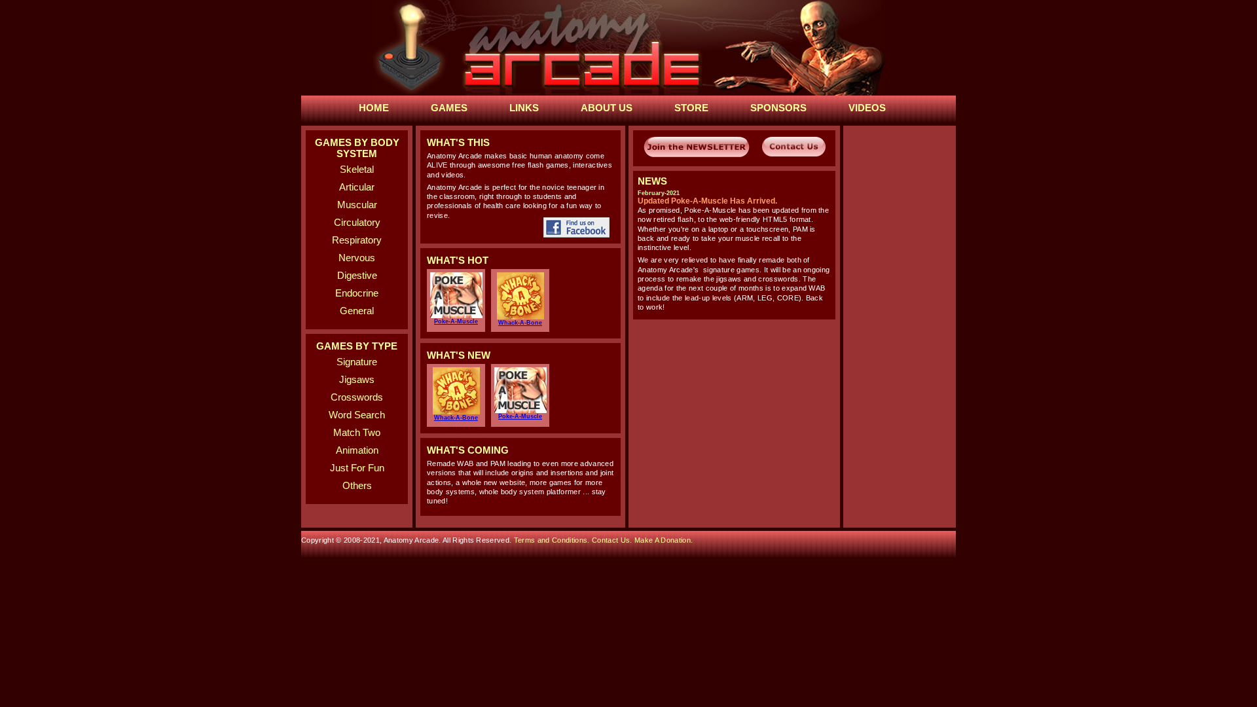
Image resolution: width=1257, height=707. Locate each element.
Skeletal (357, 169)
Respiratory (357, 239)
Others (357, 485)
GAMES (449, 107)
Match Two (356, 432)
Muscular (357, 204)
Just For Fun (357, 467)
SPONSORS (778, 107)
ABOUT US (606, 107)
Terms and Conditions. (553, 540)
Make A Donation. (663, 540)
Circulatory (357, 222)
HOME (374, 107)
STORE (691, 107)
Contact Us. (613, 540)
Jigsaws (356, 379)
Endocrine (356, 293)
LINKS (524, 107)
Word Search (357, 414)
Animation (357, 450)
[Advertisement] (734, 406)
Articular (356, 186)
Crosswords (357, 397)
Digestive (357, 275)
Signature (357, 361)
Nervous (356, 257)
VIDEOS (867, 107)
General (357, 310)
